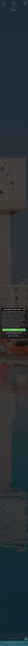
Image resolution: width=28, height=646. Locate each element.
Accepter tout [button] (14, 329)
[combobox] (24, 309)
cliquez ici (18, 326)
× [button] (25, 309)
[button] (14, 336)
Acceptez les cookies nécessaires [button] (14, 332)
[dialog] (14, 323)
